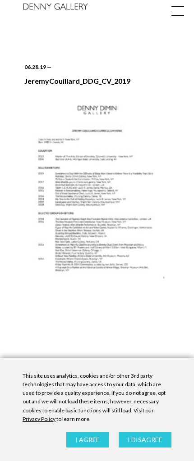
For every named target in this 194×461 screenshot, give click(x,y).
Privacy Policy (39, 419)
